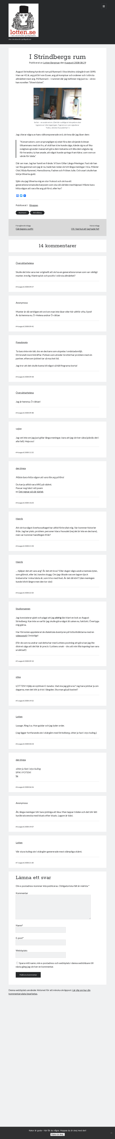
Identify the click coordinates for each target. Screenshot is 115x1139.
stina (18, 676)
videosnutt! (21, 635)
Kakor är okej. (58, 1134)
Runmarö (22, 213)
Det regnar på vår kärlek (31, 491)
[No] (111, 1132)
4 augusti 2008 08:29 (75, 62)
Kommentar (22, 893)
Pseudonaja (22, 342)
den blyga (21, 468)
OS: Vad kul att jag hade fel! (85, 228)
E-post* (20, 937)
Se (17, 775)
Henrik (19, 518)
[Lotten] (23, 35)
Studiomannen (23, 608)
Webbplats (21, 950)
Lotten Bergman (51, 62)
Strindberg (37, 213)
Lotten (19, 716)
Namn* (19, 925)
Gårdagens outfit (24, 228)
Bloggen (33, 205)
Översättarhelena (25, 263)
